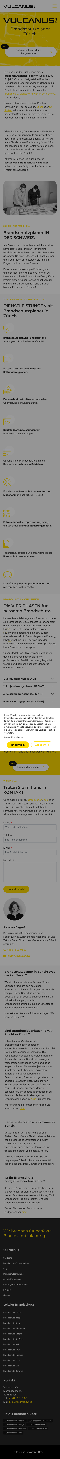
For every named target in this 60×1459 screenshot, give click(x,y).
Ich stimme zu (18, 744)
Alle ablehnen (42, 744)
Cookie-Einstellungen (13, 737)
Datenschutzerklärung (33, 721)
